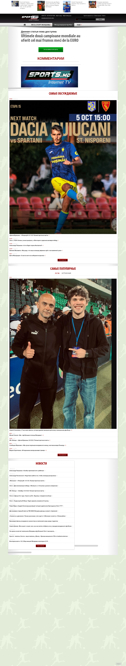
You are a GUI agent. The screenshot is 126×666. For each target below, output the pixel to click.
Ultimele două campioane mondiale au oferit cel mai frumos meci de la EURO (50, 38)
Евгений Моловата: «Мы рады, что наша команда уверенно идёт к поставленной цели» (36, 250)
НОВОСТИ (44, 15)
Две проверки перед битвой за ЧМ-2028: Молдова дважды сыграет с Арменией (34, 511)
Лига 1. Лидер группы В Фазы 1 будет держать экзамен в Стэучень (29, 501)
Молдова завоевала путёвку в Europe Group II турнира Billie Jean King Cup (104, 4)
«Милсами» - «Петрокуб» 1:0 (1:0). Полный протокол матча (27, 480)
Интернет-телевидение (34, 20)
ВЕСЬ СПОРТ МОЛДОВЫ (40, 25)
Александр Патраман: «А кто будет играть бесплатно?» (26, 245)
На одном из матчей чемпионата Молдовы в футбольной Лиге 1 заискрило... (32, 531)
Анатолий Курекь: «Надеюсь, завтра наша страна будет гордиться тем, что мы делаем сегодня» (26, 5)
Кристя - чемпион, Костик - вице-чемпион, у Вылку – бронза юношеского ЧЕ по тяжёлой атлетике (39, 536)
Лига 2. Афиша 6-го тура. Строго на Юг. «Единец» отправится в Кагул (31, 496)
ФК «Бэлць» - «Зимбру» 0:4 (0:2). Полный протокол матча (27, 491)
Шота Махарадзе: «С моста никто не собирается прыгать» (27, 255)
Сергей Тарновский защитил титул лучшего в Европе (78, 3)
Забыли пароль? (98, 15)
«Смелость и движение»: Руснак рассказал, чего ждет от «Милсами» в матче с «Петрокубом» (38, 516)
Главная (24, 25)
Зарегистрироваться (89, 15)
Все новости (62, 260)
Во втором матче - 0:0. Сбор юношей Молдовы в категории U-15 (29, 541)
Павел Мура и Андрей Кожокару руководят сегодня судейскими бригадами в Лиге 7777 (36, 506)
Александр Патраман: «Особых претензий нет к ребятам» (27, 470)
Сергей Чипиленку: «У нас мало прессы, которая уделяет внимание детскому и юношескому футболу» (40, 430)
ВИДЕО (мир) (59, 15)
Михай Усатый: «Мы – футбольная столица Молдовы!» (26, 435)
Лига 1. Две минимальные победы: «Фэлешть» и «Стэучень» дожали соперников (34, 485)
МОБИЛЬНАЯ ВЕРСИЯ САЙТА (48, 18)
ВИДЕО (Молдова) (67, 15)
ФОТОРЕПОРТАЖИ (51, 15)
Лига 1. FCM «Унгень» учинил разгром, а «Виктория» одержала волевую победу (33, 240)
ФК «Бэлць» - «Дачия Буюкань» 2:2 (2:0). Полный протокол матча (29, 440)
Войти (103, 15)
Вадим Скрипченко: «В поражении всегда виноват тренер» (27, 450)
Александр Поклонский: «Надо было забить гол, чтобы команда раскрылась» (33, 475)
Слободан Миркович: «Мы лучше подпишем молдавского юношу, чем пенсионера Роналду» (37, 445)
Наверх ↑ (119, 663)
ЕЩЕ (79, 25)
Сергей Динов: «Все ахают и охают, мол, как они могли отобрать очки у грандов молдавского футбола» (41, 526)
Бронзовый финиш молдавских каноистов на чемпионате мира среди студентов (34, 521)
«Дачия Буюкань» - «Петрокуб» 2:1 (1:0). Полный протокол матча (29, 235)
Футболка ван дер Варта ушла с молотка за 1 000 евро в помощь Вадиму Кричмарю (52, 4)
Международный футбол (63, 25)
